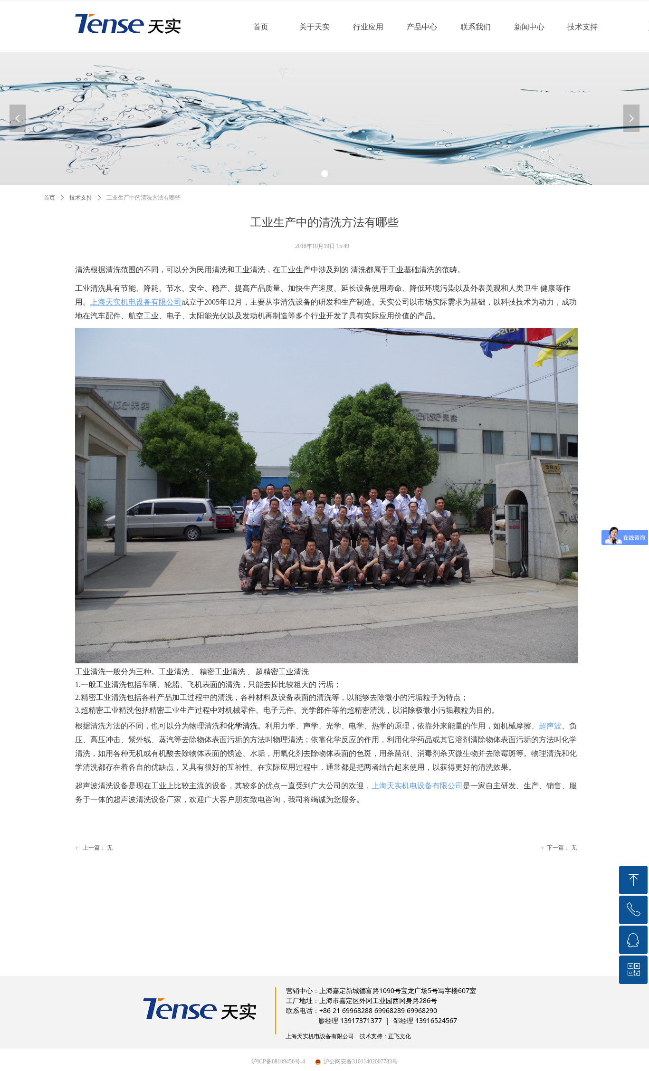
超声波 (550, 726)
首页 (49, 197)
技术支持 (80, 197)
